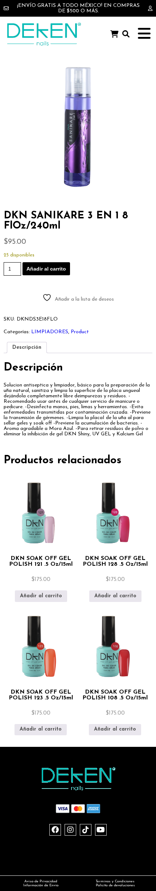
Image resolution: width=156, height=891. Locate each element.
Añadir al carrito (46, 269)
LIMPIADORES (49, 332)
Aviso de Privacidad (40, 881)
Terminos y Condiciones (115, 881)
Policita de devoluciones (115, 885)
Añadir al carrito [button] (41, 596)
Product (80, 332)
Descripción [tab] (26, 347)
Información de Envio (40, 885)
